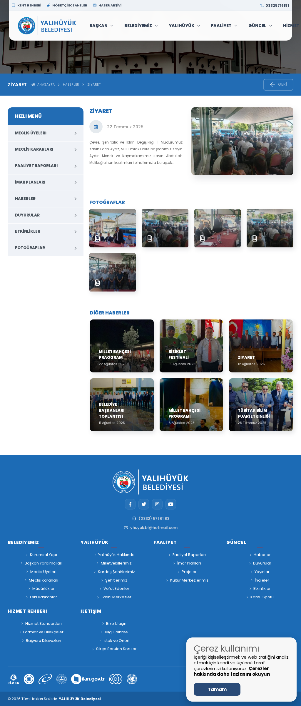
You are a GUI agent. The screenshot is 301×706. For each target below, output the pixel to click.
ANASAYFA (45, 84)
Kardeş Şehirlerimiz (116, 572)
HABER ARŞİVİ (109, 5)
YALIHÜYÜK (181, 26)
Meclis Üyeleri (30, 133)
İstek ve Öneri (116, 640)
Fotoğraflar (30, 248)
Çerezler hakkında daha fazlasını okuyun (232, 671)
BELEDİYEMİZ (138, 26)
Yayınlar (262, 572)
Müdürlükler (43, 588)
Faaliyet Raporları (36, 166)
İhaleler (262, 580)
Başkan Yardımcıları (43, 563)
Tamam (217, 689)
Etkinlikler (27, 231)
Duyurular (27, 215)
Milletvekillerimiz (116, 563)
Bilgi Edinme (116, 632)
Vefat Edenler (116, 588)
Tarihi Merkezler (116, 597)
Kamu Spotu (262, 597)
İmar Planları (30, 182)
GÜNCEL (257, 26)
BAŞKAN (98, 26)
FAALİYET (221, 26)
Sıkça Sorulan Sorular (116, 649)
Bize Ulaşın (116, 623)
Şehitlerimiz (116, 580)
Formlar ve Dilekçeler (43, 632)
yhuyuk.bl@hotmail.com (154, 527)
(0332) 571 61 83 (153, 518)
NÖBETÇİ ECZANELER (69, 5)
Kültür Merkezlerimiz (189, 580)
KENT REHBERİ (29, 5)
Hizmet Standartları (43, 623)
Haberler (71, 84)
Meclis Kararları (34, 149)
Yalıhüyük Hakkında (116, 554)
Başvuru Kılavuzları (43, 640)
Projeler (189, 572)
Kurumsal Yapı (43, 554)
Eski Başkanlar (43, 597)
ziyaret (94, 84)
